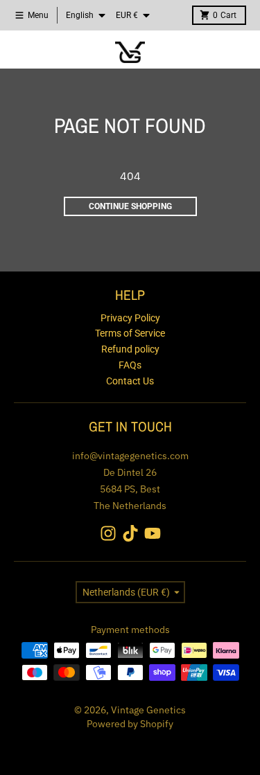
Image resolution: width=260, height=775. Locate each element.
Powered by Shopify (130, 724)
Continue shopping (130, 206)
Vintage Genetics (148, 710)
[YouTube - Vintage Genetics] (152, 533)
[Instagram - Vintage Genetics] (108, 533)
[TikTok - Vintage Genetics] (130, 533)
